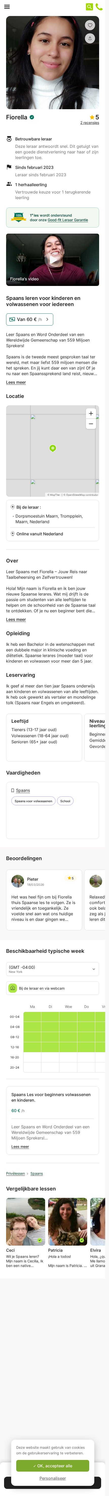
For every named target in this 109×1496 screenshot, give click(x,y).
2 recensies (89, 122)
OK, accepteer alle (54, 1465)
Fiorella (16, 117)
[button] (90, 25)
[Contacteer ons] (99, 6)
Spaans (23, 790)
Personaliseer (53, 1478)
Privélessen (15, 1173)
